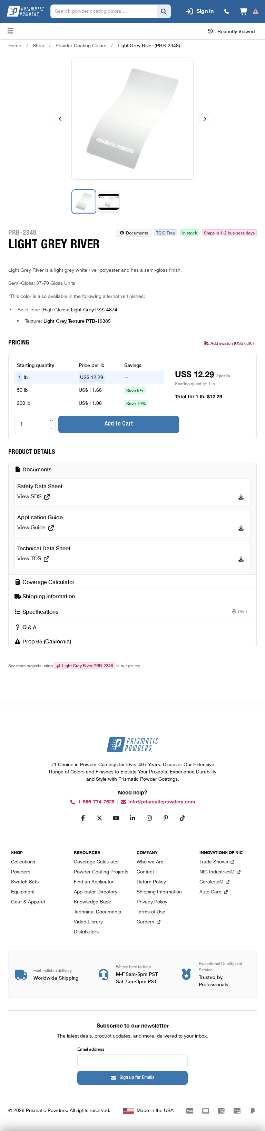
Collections (23, 862)
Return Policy (151, 882)
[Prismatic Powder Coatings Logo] (25, 11)
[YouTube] (116, 818)
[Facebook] (83, 818)
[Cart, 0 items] (249, 11)
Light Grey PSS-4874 (94, 309)
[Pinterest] (166, 818)
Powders (20, 872)
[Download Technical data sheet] (241, 559)
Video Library (88, 922)
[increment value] (51, 420)
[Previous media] (60, 118)
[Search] (164, 11)
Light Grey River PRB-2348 (87, 665)
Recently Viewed (236, 31)
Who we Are (150, 862)
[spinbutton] (35, 424)
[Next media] (204, 118)
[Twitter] (99, 818)
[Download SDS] (241, 496)
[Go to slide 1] (84, 202)
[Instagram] (149, 818)
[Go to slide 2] (109, 202)
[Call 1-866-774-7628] (226, 11)
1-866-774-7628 (96, 801)
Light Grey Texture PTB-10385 (77, 320)
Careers (145, 922)
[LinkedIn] (132, 818)
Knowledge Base (92, 902)
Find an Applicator (94, 882)
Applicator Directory (95, 892)
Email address (90, 1049)
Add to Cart (119, 424)
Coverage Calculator (96, 862)
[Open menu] (10, 31)
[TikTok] (182, 818)
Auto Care (210, 892)
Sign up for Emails (137, 1077)
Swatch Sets (25, 882)
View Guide (31, 528)
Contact (145, 872)
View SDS (29, 497)
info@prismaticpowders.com (161, 801)
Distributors (86, 932)
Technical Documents (97, 912)
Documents (137, 233)
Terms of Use (151, 912)
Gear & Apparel (28, 902)
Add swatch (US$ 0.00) (232, 343)
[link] (149, 45)
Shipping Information (159, 892)
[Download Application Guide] (241, 527)
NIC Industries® (216, 872)
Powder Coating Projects (101, 872)
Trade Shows (213, 862)
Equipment (23, 892)
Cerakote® (211, 882)
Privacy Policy (152, 902)
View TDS (29, 559)
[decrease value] (51, 428)
